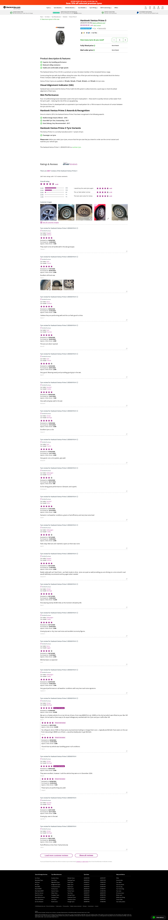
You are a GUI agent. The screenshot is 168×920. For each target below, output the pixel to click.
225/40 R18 (86, 878)
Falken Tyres (54, 893)
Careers (96, 906)
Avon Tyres (54, 880)
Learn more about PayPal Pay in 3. (51, 916)
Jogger (49, 648)
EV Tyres (37, 884)
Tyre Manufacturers (56, 874)
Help (150, 8)
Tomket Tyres (71, 891)
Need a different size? (98, 23)
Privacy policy (66, 906)
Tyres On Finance (39, 899)
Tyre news (118, 891)
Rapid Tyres (70, 886)
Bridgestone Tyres (55, 884)
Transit (49, 263)
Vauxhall (48, 387)
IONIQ (49, 804)
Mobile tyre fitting (120, 897)
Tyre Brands (57, 8)
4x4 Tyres (37, 882)
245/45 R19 (103, 893)
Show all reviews (86, 855)
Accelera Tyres (55, 878)
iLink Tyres (54, 899)
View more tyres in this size (50, 19)
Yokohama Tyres (72, 899)
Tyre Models (81, 8)
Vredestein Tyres (72, 897)
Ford (47, 261)
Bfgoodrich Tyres (55, 882)
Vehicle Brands (69, 8)
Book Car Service (39, 893)
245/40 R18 (86, 901)
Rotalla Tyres (71, 888)
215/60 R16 (103, 901)
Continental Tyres (55, 886)
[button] (146, 7)
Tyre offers (119, 882)
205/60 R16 (103, 895)
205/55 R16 (86, 880)
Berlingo (49, 417)
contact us (79, 861)
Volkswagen (49, 473)
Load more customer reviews (56, 855)
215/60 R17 (103, 888)
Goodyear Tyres (55, 895)
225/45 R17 (86, 882)
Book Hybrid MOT (39, 891)
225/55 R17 (103, 878)
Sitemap (84, 906)
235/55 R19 (86, 899)
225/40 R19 (103, 886)
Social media (119, 899)
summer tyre (76, 147)
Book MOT (37, 886)
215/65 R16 (103, 891)
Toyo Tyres (70, 893)
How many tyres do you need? (92, 40)
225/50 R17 (86, 893)
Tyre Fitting (93, 8)
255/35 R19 (86, 886)
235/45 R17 (103, 899)
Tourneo (49, 332)
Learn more (85, 861)
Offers (116, 8)
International (91, 906)
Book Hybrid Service (40, 897)
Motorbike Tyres (39, 880)
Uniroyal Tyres (71, 895)
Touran (49, 474)
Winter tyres (119, 895)
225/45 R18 (86, 891)
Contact (154, 8)
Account (158, 8)
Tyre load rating (120, 888)
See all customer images (51, 222)
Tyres (48, 8)
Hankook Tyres (55, 897)
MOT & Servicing (105, 8)
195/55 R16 (86, 895)
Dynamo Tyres (54, 891)
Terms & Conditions (50, 906)
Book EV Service (39, 895)
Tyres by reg (119, 886)
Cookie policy (59, 906)
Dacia (48, 302)
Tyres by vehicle (120, 884)
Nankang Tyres (71, 880)
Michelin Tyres (71, 878)
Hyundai (48, 802)
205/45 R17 (86, 888)
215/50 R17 (103, 897)
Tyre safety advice (120, 901)
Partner (49, 235)
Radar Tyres (70, 884)
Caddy (49, 532)
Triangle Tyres (71, 901)
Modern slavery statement (75, 906)
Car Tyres (37, 878)
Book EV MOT (38, 888)
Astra (48, 503)
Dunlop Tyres (54, 888)
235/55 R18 (103, 880)
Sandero (49, 303)
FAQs (117, 878)
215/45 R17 (103, 884)
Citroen (48, 416)
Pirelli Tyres (70, 882)
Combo (49, 389)
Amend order (119, 880)
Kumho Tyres (54, 901)
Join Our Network (39, 901)
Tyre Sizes (86, 874)
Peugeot (48, 233)
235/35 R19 (86, 897)
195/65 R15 (103, 882)
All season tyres (120, 893)
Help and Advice (120, 874)
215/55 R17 (86, 884)
